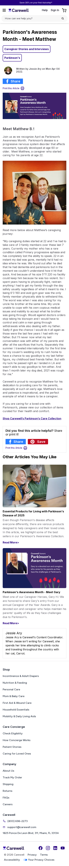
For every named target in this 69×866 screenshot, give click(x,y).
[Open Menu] (4, 10)
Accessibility (12, 859)
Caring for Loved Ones (17, 753)
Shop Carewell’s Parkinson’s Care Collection (32, 418)
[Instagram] (48, 848)
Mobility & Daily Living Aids (19, 716)
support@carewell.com (21, 827)
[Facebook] (40, 848)
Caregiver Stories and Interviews (26, 49)
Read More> (11, 542)
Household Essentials (16, 709)
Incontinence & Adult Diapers (21, 676)
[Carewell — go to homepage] (18, 10)
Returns (7, 790)
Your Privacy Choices (41, 859)
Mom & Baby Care (13, 696)
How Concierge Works (16, 740)
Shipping (8, 784)
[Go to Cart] (64, 10)
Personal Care (11, 689)
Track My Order (12, 777)
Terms (44, 854)
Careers (8, 804)
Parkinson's (12, 57)
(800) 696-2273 (17, 821)
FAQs (6, 797)
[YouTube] (62, 848)
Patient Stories (12, 746)
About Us (8, 770)
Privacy (32, 854)
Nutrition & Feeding (15, 682)
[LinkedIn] (55, 848)
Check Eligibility (13, 733)
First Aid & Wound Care (17, 702)
